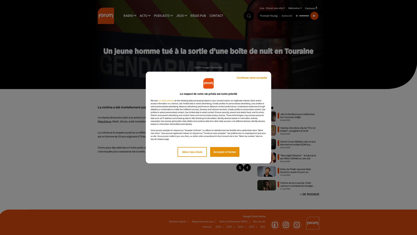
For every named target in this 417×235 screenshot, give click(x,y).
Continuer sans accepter (252, 77)
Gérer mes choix (192, 152)
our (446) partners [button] (166, 100)
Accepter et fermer (224, 152)
